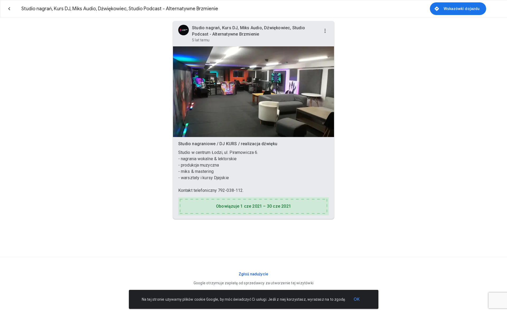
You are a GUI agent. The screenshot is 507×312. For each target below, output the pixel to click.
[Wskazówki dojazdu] (458, 8)
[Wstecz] (9, 8)
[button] (325, 31)
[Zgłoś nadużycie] (253, 274)
